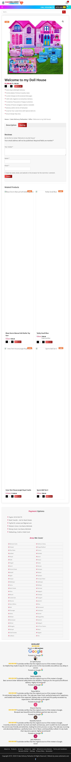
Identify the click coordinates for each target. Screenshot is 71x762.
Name (7, 158)
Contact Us (27, 749)
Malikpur (39, 585)
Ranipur (39, 572)
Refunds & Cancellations (44, 749)
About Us (7, 749)
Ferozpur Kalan (41, 579)
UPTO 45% (60, 7)
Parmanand (40, 607)
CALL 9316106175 (47, 7)
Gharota (12, 601)
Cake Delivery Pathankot (18, 119)
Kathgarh (39, 623)
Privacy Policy (40, 751)
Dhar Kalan (12, 550)
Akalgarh (39, 591)
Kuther (39, 563)
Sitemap (32, 751)
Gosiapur (39, 569)
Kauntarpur (12, 620)
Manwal (39, 566)
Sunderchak (13, 598)
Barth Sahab (13, 588)
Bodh (11, 560)
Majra (38, 629)
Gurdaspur (40, 610)
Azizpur (11, 579)
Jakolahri (39, 601)
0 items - (68, 2)
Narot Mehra (13, 604)
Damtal (39, 613)
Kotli (11, 607)
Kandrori (39, 620)
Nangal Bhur (40, 617)
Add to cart (18, 86)
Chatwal (12, 547)
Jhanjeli (11, 572)
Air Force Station (41, 626)
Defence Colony (41, 544)
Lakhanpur (40, 582)
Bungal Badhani (41, 547)
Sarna (11, 585)
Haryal (11, 556)
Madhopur (12, 582)
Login (34, 749)
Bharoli (11, 594)
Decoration (49, 751)
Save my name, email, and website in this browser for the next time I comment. (30, 173)
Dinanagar (12, 610)
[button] (63, 21)
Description (11, 125)
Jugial (11, 575)
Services (20, 749)
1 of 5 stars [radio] (6, 144)
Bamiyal (12, 629)
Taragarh (39, 598)
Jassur (39, 556)
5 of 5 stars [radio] (16, 144)
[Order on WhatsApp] (68, 6)
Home (7, 119)
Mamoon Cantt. (13, 544)
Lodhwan (12, 636)
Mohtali (11, 617)
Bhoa (38, 604)
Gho (38, 636)
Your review (9, 147)
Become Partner (23, 751)
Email (7, 165)
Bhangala (12, 626)
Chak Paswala (13, 632)
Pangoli (11, 563)
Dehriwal (39, 588)
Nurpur (39, 560)
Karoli (11, 566)
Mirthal (11, 623)
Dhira (11, 591)
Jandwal (11, 553)
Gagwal (39, 632)
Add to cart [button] (18, 341)
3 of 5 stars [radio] (11, 144)
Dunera (39, 550)
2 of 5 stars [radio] (8, 144)
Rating (22, 125)
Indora (11, 613)
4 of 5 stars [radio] (13, 144)
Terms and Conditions (60, 749)
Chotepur (39, 594)
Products (14, 749)
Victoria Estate (13, 569)
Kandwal (39, 553)
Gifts (30, 119)
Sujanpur (39, 575)
